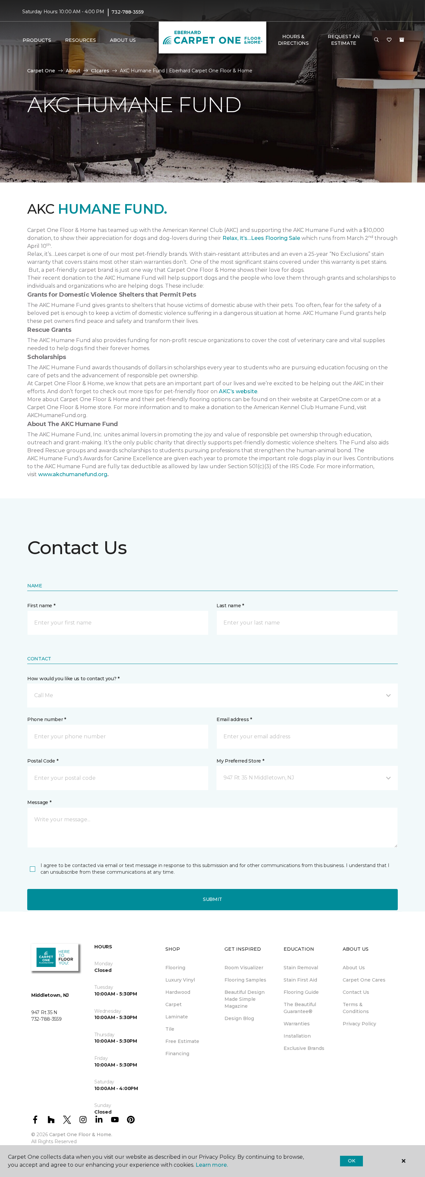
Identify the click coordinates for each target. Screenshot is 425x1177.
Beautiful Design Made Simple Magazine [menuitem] (244, 999)
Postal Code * (42, 761)
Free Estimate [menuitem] (182, 1041)
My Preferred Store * (240, 761)
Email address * (234, 719)
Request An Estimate (344, 40)
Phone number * (46, 719)
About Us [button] (123, 40)
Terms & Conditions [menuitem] (356, 1007)
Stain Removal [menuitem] (301, 968)
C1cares (100, 71)
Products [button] (37, 40)
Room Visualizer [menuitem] (243, 968)
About (73, 71)
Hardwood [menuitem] (177, 992)
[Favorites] (389, 40)
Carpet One (41, 71)
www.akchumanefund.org (72, 474)
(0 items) (401, 39)
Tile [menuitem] (169, 1029)
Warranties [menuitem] (297, 1024)
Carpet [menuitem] (173, 1004)
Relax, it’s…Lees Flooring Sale (261, 238)
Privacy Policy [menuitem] (359, 1024)
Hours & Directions (293, 40)
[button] (376, 40)
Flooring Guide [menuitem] (301, 992)
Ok (351, 1161)
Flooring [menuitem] (175, 968)
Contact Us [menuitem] (356, 992)
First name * (41, 605)
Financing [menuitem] (177, 1054)
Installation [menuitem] (297, 1036)
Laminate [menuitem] (176, 1017)
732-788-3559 (128, 12)
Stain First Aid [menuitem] (300, 980)
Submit (212, 899)
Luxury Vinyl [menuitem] (180, 980)
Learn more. (212, 1165)
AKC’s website (238, 391)
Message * (39, 802)
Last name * (230, 605)
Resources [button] (80, 40)
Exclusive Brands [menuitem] (304, 1048)
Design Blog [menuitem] (239, 1018)
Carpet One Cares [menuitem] (364, 980)
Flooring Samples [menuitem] (245, 980)
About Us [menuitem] (354, 968)
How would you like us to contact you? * (73, 678)
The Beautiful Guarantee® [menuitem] (300, 1007)
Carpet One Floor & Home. (80, 1135)
